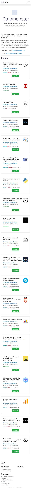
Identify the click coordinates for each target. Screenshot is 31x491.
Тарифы (3, 481)
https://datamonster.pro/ (18, 50)
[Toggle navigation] (29, 2)
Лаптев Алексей (13, 68)
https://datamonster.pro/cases (14, 53)
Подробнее (15, 76)
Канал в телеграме (6, 471)
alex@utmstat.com (6, 469)
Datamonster (6, 68)
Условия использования (7, 476)
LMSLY (6, 2)
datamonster (4, 485)
